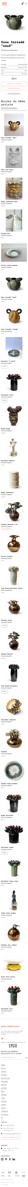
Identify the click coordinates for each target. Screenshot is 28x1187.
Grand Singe (5, 429)
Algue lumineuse (7, 492)
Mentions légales (4, 1184)
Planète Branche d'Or (9, 524)
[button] (22, 4)
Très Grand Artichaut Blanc (11, 588)
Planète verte (6, 620)
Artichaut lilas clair (9, 881)
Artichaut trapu (7, 847)
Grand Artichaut (7, 815)
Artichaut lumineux (8, 720)
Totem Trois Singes (8, 913)
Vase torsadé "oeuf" (9, 297)
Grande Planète (7, 654)
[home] (4, 4)
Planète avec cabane (9, 945)
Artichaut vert (7, 1009)
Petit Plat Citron (8, 977)
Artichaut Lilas (7, 395)
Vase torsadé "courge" (9, 329)
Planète (4, 752)
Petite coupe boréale (9, 265)
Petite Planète (7, 556)
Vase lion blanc (7, 170)
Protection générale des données (7, 1182)
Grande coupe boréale (9, 783)
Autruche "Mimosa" (8, 461)
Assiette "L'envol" (8, 361)
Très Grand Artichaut (9, 686)
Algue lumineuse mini (9, 201)
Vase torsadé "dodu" (9, 138)
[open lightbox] (14, 23)
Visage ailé (5, 233)
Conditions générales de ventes (7, 1179)
